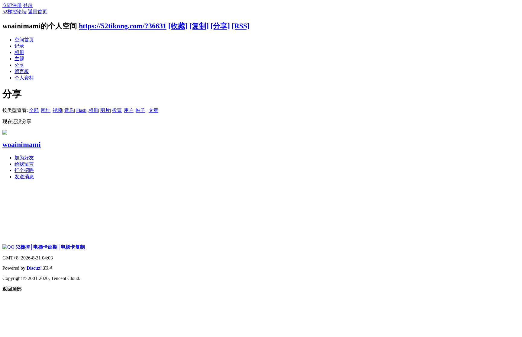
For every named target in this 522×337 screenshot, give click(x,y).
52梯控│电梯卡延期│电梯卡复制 (50, 247)
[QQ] (8, 247)
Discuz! (34, 268)
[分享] (220, 26)
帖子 (140, 110)
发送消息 (24, 176)
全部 (34, 110)
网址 (45, 110)
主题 (19, 58)
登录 (28, 5)
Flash (81, 110)
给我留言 (24, 164)
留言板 (21, 71)
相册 (19, 52)
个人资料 (24, 77)
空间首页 (24, 39)
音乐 (69, 110)
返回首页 (37, 11)
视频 (57, 110)
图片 (105, 110)
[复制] (199, 26)
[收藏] (178, 26)
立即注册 (12, 5)
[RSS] (241, 26)
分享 (19, 65)
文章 (153, 110)
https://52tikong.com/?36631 (122, 26)
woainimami (21, 144)
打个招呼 (24, 170)
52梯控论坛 (14, 11)
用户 (129, 110)
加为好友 (24, 157)
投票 (117, 110)
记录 (19, 46)
